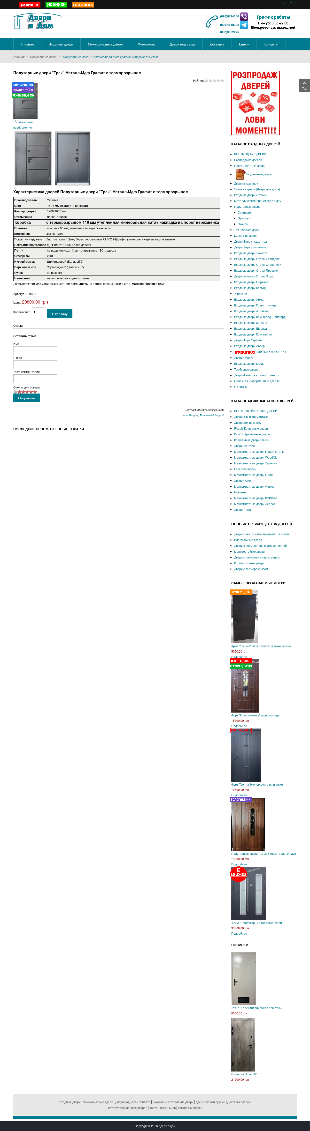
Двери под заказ (126, 1102)
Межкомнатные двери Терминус (256, 463)
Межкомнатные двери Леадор (255, 504)
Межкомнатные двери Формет (255, 486)
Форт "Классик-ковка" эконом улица (255, 715)
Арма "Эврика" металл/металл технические (261, 646)
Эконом (243, 224)
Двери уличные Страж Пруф (253, 276)
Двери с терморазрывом (251, 569)
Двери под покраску (247, 422)
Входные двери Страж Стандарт (256, 259)
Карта (153, 1108)
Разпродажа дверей (248, 160)
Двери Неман (243, 509)
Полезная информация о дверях (256, 381)
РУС (284, 3)
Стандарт (244, 212)
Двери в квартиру (246, 183)
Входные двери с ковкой (250, 195)
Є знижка (240, 387)
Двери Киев (168, 1108)
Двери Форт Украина (248, 340)
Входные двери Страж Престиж (256, 270)
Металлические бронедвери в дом (257, 201)
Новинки (240, 492)
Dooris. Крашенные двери (252, 434)
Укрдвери (240, 293)
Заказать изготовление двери (173, 1102)
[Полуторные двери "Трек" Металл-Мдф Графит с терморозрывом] (33, 158)
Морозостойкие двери (249, 551)
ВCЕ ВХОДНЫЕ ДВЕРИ (250, 154)
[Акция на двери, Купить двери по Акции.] (29, 4)
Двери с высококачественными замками (261, 534)
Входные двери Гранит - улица (255, 305)
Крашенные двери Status (251, 440)
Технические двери (247, 230)
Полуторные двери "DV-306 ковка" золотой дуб (263, 853)
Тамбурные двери (246, 369)
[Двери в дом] (37, 20)
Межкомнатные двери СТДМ (253, 475)
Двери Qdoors (243, 358)
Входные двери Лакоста (250, 253)
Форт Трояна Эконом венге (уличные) (257, 784)
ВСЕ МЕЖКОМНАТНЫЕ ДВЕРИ (255, 411)
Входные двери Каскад (250, 288)
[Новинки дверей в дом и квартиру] (56, 4)
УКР (292, 3)
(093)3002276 (229, 32)
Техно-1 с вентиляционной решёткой (256, 1008)
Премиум (244, 218)
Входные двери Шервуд (250, 328)
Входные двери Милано (250, 322)
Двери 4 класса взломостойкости (256, 375)
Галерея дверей (245, 469)
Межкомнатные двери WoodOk (255, 457)
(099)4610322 (229, 24)
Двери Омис (242, 480)
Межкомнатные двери (98, 1102)
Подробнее (239, 657)
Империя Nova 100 (244, 1074)
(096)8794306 (230, 16)
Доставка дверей (239, 1102)
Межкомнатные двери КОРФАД (255, 498)
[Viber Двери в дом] (244, 16)
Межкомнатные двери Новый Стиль (259, 451)
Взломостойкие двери (249, 563)
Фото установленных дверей (127, 1108)
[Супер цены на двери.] (83, 4)
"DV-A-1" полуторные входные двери (256, 923)
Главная (18, 57)
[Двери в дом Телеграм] (244, 24)
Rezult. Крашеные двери (251, 428)
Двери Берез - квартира (250, 241)
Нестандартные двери (249, 166)
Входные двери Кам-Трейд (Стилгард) (260, 317)
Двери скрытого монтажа (251, 417)
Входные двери (70, 1102)
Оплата (145, 1102)
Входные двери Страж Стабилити (257, 264)
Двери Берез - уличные (250, 247)
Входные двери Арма (249, 299)
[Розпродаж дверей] (255, 102)
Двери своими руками (210, 1102)
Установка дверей (190, 1108)
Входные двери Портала (251, 282)
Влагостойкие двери (248, 540)
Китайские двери (245, 235)
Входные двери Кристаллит (253, 334)
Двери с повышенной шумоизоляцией (260, 545)
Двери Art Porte (244, 446)
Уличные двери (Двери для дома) (257, 189)
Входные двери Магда (249, 363)
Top (304, 88)
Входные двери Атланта (251, 311)
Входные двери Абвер (249, 346)
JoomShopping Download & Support (203, 415)
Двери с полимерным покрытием (256, 557)
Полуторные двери (43, 57)
